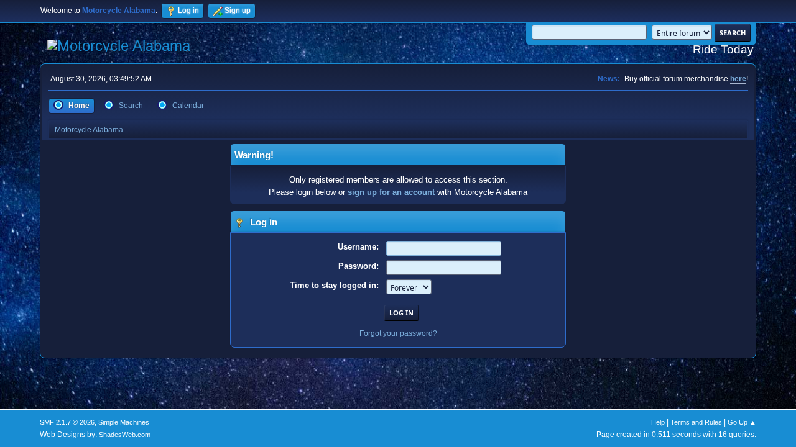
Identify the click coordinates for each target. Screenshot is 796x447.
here (738, 78)
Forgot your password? (398, 333)
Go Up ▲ (742, 422)
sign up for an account (391, 192)
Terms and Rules (696, 422)
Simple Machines (123, 422)
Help (658, 422)
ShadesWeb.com (124, 434)
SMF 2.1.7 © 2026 (67, 422)
